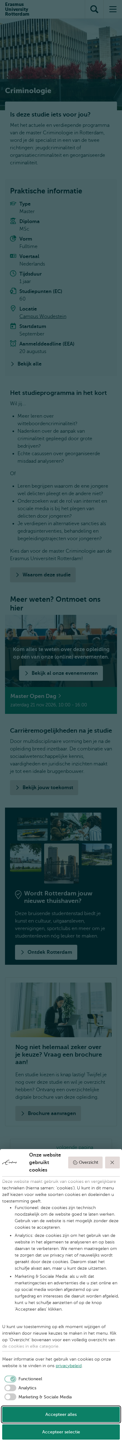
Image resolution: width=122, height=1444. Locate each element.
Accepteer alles (61, 1414)
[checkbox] (22, 1379)
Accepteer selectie (61, 1432)
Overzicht (88, 1162)
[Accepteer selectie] (112, 1162)
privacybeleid (69, 1365)
